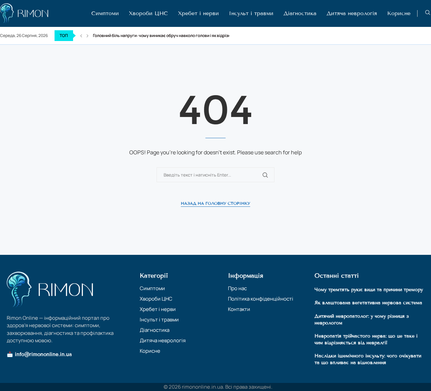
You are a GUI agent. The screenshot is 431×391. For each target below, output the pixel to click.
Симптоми (105, 13)
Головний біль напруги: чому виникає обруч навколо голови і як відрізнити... (166, 35)
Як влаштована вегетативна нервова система (368, 303)
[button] (81, 35)
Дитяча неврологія (352, 13)
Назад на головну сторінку (215, 203)
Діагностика (300, 13)
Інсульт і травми (251, 13)
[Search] (427, 13)
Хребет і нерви (198, 13)
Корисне (398, 13)
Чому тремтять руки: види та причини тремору (368, 289)
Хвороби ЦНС (148, 13)
